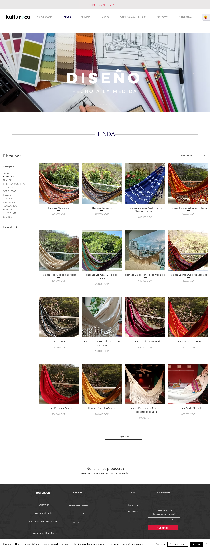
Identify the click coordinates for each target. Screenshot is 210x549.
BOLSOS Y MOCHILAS (14, 184)
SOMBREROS (9, 191)
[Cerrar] (206, 544)
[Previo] (16, 72)
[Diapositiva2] (100, 104)
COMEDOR (8, 187)
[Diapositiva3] (106, 104)
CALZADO (8, 198)
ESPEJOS (7, 209)
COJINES (7, 217)
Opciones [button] (160, 544)
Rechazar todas (177, 544)
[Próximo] (193, 72)
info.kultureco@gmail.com (44, 533)
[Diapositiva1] (103, 104)
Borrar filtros (10, 227)
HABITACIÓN (9, 202)
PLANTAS (7, 180)
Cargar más (123, 436)
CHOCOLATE (9, 213)
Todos (6, 172)
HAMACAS (8, 176)
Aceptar (196, 544)
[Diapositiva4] (109, 104)
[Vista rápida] (59, 183)
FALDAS (7, 194)
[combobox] (193, 156)
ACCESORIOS (10, 205)
